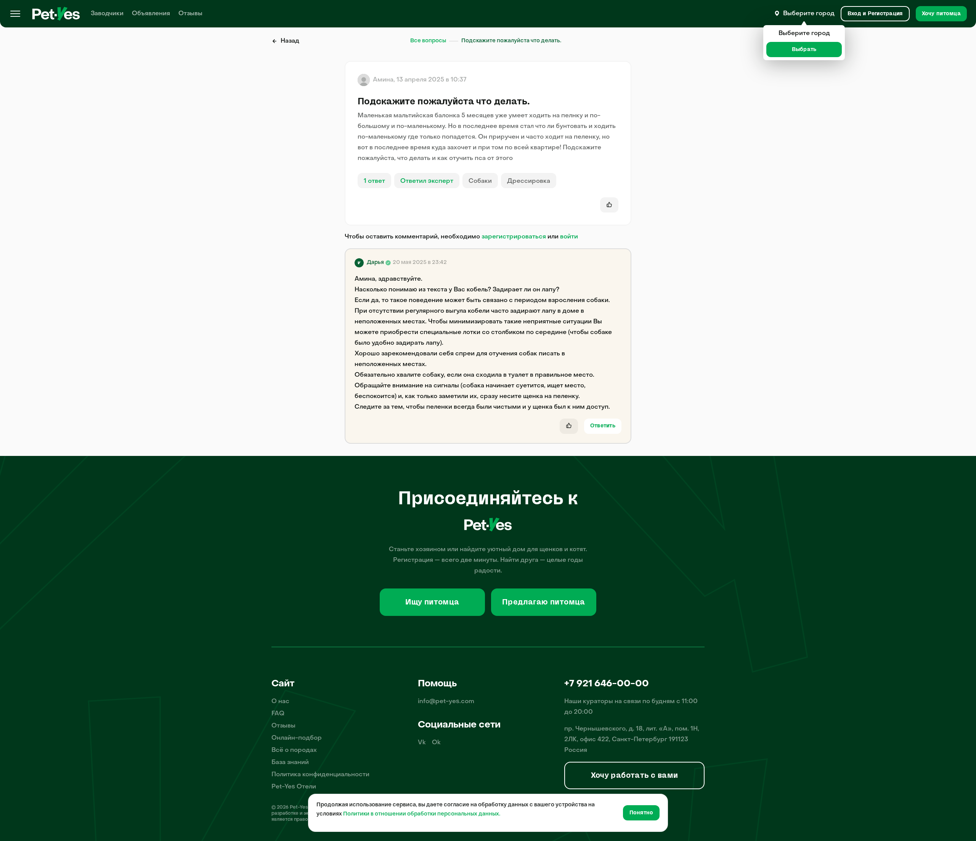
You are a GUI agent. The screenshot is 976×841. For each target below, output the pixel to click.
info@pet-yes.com (446, 702)
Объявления (151, 14)
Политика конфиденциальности (320, 775)
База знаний (290, 762)
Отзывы (190, 14)
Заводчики (107, 14)
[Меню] (15, 14)
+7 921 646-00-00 (606, 684)
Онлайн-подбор (296, 738)
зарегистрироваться (514, 237)
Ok (436, 743)
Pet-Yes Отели (293, 787)
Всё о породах (294, 750)
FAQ (277, 714)
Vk (422, 743)
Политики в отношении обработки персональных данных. (421, 814)
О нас (280, 702)
